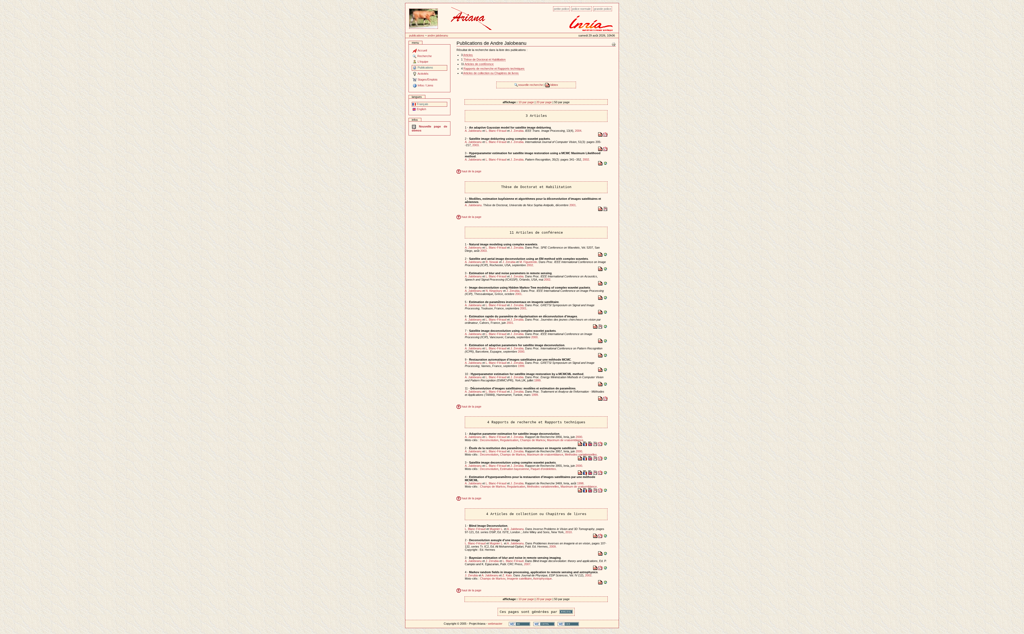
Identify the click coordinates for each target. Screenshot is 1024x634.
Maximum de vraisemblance (565, 440)
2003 (475, 145)
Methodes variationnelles (581, 454)
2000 (534, 337)
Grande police (602, 8)
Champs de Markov (532, 440)
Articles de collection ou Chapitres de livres (491, 73)
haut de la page (471, 171)
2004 (578, 130)
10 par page (526, 102)
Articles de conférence (479, 64)
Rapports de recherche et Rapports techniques (494, 68)
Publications (416, 35)
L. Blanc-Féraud (496, 130)
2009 (552, 546)
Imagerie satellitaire (519, 578)
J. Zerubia (516, 130)
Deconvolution (489, 440)
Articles (468, 55)
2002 (586, 159)
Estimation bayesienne (514, 468)
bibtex (554, 84)
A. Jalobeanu (473, 130)
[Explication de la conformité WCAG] (519, 623)
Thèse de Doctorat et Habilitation (484, 59)
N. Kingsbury (494, 290)
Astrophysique (542, 578)
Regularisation (509, 440)
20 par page (544, 102)
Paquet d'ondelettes (543, 468)
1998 (580, 483)
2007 (527, 564)
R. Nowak (492, 262)
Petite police (561, 8)
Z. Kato (507, 575)
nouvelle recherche (531, 84)
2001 (572, 205)
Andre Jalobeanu (437, 35)
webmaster (495, 623)
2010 (568, 532)
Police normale (581, 8)
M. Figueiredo (528, 262)
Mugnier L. (496, 529)
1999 (521, 366)
